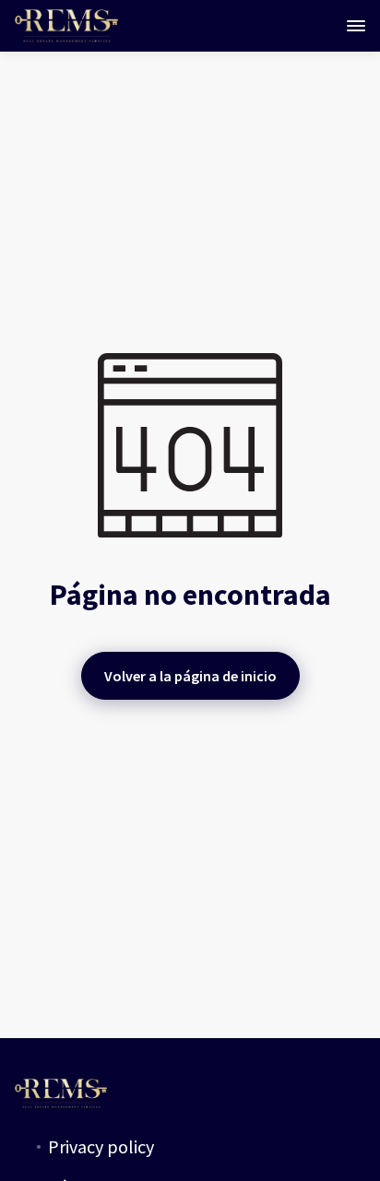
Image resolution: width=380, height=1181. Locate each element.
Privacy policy (101, 1147)
